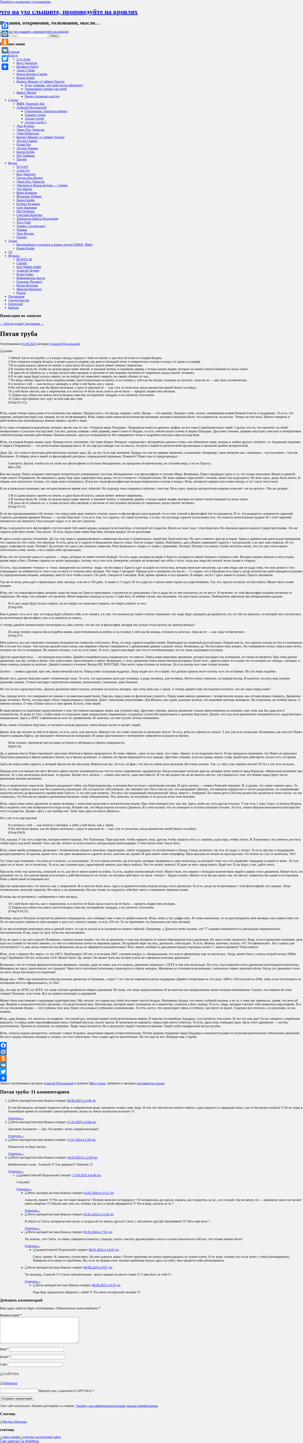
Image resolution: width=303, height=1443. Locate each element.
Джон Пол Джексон (30, 129)
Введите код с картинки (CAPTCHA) (65, 1391)
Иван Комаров (26, 192)
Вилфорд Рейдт (27, 66)
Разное (21, 293)
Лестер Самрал (27, 141)
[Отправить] (151, 1078)
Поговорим (16, 296)
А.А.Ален (23, 59)
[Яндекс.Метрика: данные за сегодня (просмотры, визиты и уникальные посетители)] (13, 1422)
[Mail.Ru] (151, 1052)
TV (10, 252)
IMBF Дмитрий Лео (30, 103)
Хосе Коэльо (25, 233)
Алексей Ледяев (27, 270)
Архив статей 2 (35, 122)
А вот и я (22, 170)
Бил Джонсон (26, 174)
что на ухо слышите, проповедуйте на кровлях (69, 11)
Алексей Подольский (31, 107)
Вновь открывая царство (42, 96)
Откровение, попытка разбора (46, 111)
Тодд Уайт (23, 222)
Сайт (3, 1364)
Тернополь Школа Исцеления (37, 218)
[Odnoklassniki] (151, 1058)
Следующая (33, 323)
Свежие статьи (35, 115)
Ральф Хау (23, 144)
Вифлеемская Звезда (30, 278)
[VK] (151, 1065)
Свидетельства (18, 300)
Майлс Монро (26, 92)
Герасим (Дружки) (29, 281)
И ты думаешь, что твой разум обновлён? (54, 85)
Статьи (13, 100)
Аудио (12, 241)
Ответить (16, 1118)
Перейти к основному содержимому (25, 2)
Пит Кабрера (25, 155)
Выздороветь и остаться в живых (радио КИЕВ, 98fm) (54, 244)
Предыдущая (11, 323)
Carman (21, 263)
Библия (13, 307)
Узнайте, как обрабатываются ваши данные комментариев (117, 1406)
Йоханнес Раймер (28, 196)
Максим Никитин (29, 289)
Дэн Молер (24, 189)
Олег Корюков (26, 207)
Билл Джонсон (26, 63)
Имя (4, 1349)
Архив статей (34, 118)
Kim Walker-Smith (28, 267)
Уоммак (21, 230)
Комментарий (11, 1315)
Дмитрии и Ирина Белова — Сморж (42, 185)
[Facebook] (151, 1045)
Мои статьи (97, 1083)
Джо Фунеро (25, 126)
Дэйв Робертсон (27, 133)
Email (5, 1357)
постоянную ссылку (150, 1083)
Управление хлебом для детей (46, 89)
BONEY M (24, 259)
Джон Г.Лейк (25, 70)
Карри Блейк (25, 78)
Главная (13, 52)
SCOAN (22, 166)
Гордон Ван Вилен (29, 178)
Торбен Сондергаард (31, 226)
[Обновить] (8, 1383)
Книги (13, 55)
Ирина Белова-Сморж (31, 74)
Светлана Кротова (29, 215)
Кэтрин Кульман (28, 204)
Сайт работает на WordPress (19, 1441)
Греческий (15, 304)
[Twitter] (151, 1071)
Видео (12, 163)
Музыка (13, 255)
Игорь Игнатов (27, 285)
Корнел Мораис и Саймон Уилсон (40, 81)
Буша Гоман (24, 274)
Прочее (21, 159)
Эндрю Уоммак (27, 148)
